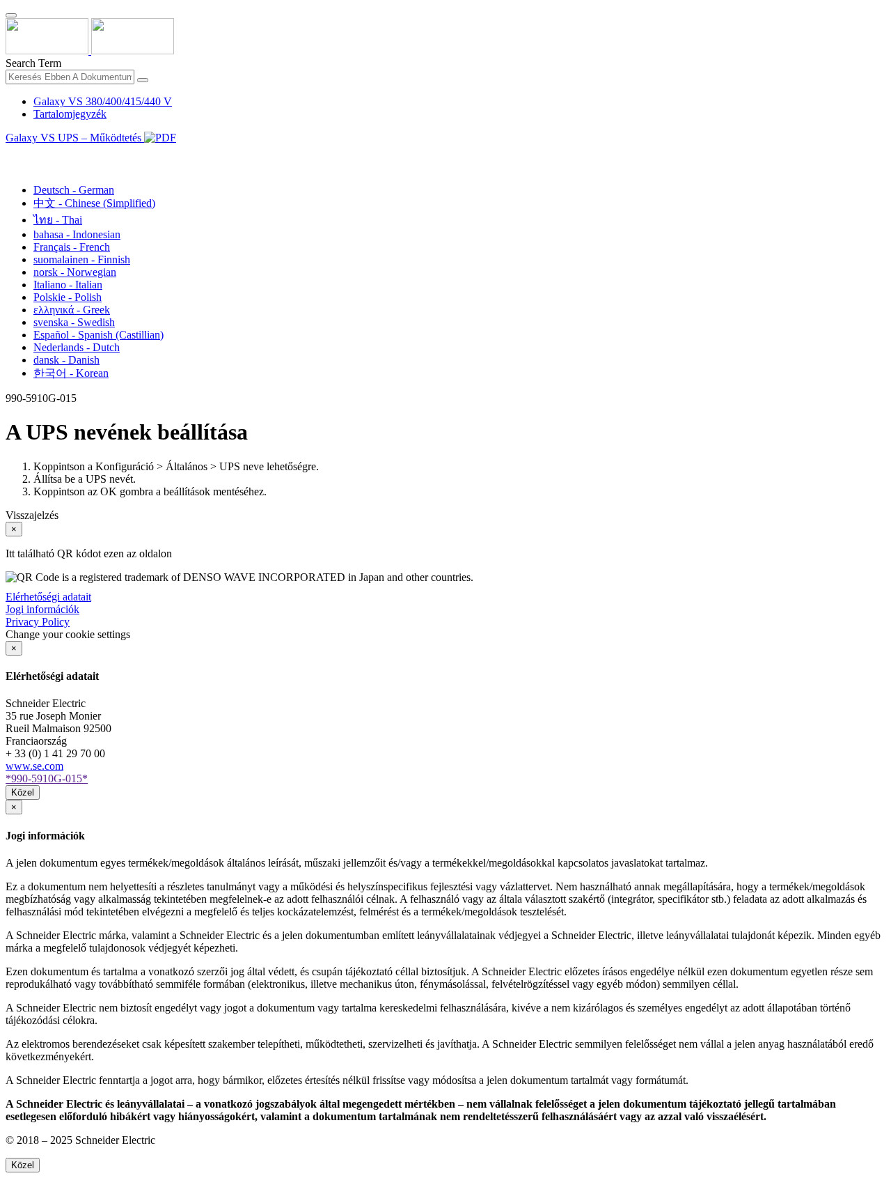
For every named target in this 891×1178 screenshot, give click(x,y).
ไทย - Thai (57, 220)
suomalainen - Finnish (81, 259)
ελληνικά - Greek (71, 310)
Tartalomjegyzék (70, 114)
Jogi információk (42, 609)
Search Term (33, 63)
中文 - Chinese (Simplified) (94, 203)
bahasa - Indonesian (76, 234)
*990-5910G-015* (47, 778)
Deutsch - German (73, 190)
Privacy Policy (38, 622)
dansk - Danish (66, 360)
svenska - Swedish (74, 322)
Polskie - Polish (67, 297)
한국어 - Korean (71, 373)
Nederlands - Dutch (76, 347)
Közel (22, 792)
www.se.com (34, 766)
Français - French (71, 247)
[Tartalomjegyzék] (11, 154)
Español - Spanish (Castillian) (98, 335)
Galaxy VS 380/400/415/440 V (102, 101)
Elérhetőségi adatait (48, 597)
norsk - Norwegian (74, 272)
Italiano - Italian (67, 284)
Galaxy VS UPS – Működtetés (75, 138)
